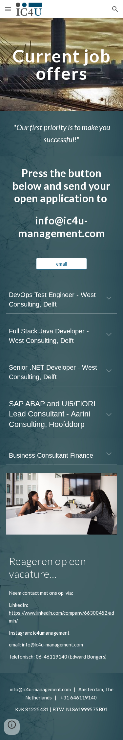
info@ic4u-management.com (52, 644)
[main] (61, 64)
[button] (8, 9)
